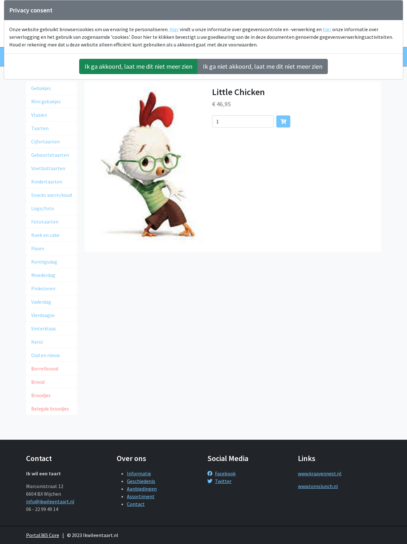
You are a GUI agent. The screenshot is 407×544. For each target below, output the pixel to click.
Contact (136, 504)
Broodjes (41, 395)
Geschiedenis (141, 481)
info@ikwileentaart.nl (50, 501)
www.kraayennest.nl (319, 473)
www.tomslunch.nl (318, 486)
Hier (174, 29)
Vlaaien (39, 115)
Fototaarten (45, 221)
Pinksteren (43, 288)
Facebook (225, 473)
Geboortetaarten (50, 155)
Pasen (37, 248)
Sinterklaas (43, 328)
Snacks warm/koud (51, 195)
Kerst (37, 342)
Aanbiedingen (142, 488)
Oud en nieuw (45, 355)
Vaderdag (41, 302)
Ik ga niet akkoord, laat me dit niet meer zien (262, 66)
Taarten (40, 128)
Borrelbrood (44, 368)
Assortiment (141, 496)
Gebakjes (41, 88)
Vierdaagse (43, 315)
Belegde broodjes (50, 408)
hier (327, 29)
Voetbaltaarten (48, 168)
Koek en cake (45, 235)
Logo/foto (42, 208)
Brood (38, 382)
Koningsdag (44, 261)
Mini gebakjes (46, 101)
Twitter (223, 481)
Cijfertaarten (45, 141)
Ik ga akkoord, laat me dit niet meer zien (138, 66)
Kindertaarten (46, 181)
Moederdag (43, 275)
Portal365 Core (42, 535)
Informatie (139, 473)
